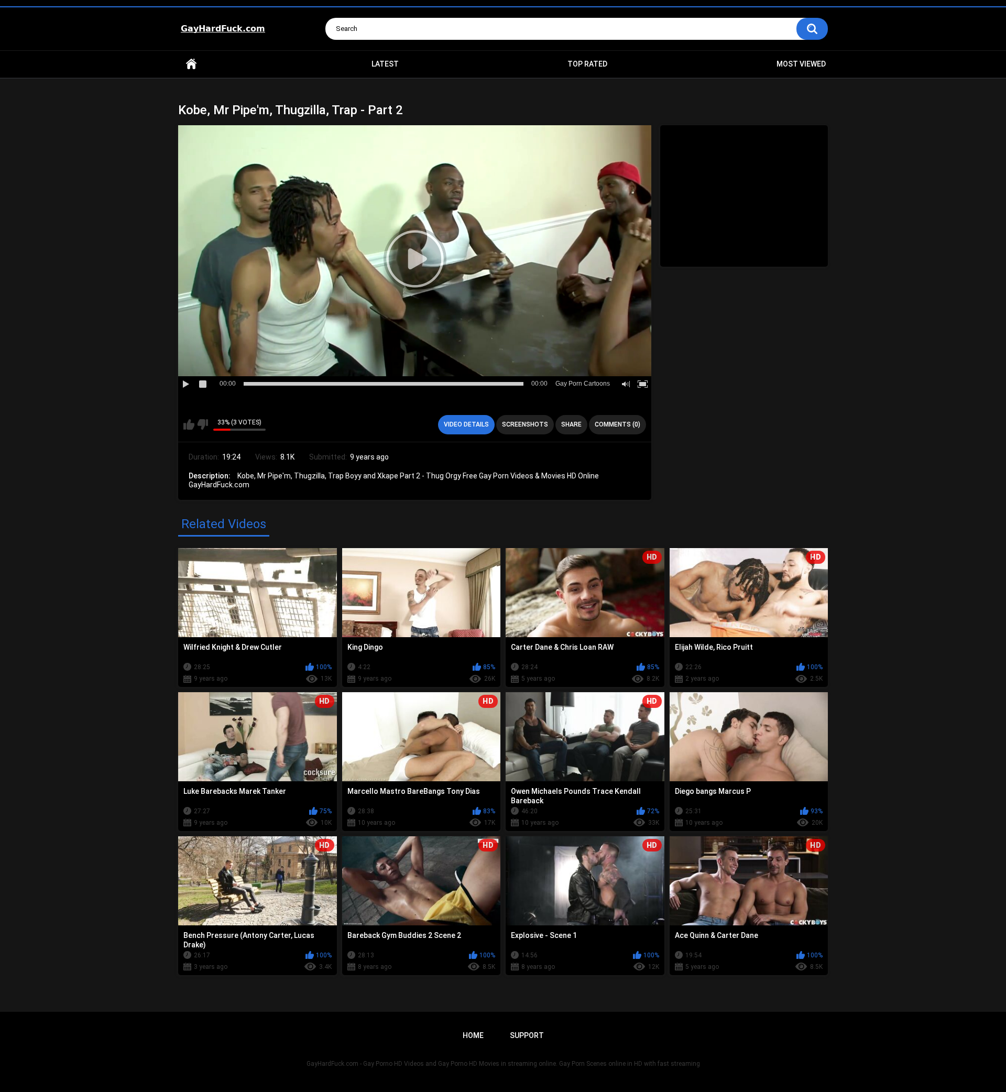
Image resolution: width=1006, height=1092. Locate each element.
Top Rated (587, 64)
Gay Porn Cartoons (582, 383)
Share (571, 424)
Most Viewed (801, 64)
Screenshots (525, 424)
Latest (385, 64)
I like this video (188, 424)
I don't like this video (202, 424)
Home (191, 64)
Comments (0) (617, 424)
